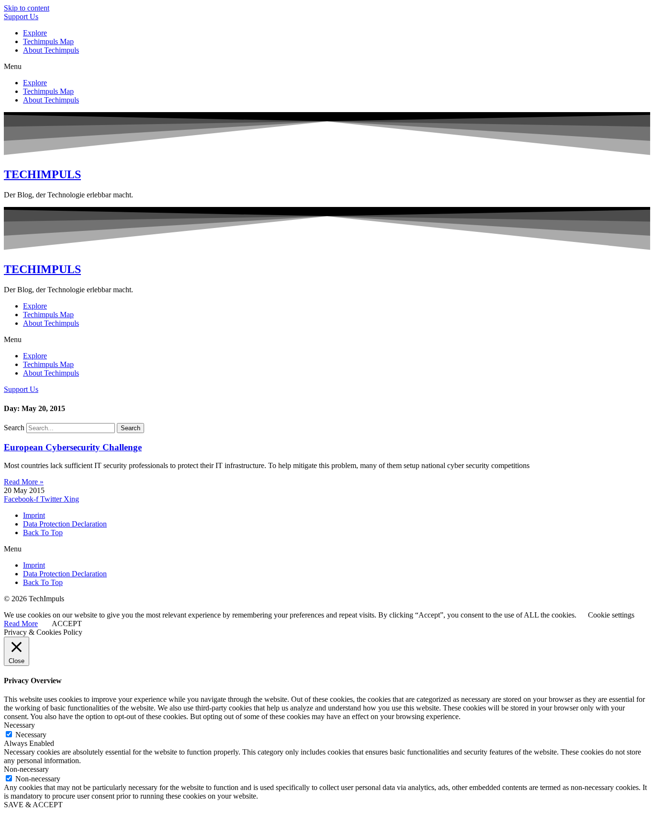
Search (14, 428)
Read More (21, 623)
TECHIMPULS (42, 174)
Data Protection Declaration (65, 524)
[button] (327, 66)
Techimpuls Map (48, 41)
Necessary (30, 735)
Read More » (24, 482)
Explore (35, 33)
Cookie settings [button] (611, 615)
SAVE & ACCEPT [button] (33, 805)
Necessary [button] (19, 725)
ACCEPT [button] (67, 623)
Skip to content (26, 8)
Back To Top (43, 532)
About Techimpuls (51, 50)
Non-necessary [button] (26, 769)
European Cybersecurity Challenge (73, 447)
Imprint (34, 515)
